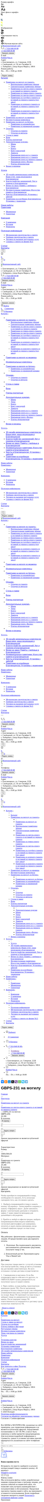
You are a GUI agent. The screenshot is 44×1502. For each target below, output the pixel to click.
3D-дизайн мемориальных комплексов (17, 1351)
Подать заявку (7, 76)
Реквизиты (10, 227)
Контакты (5, 248)
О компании (11, 222)
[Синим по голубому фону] (1, 20)
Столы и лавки (12, 135)
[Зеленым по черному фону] (1, 26)
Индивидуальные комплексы (18, 120)
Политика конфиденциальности (14, 1414)
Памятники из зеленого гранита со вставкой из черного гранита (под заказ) (25, 106)
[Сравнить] (3, 1133)
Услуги (4, 170)
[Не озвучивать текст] (2, 41)
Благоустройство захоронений (13, 1344)
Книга (13, 148)
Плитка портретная (14, 140)
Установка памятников (10, 1346)
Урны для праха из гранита (12, 1333)
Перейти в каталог (8, 1473)
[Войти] (2, 254)
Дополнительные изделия (17, 142)
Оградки (10, 129)
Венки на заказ (7, 1342)
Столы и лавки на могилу (11, 1322)
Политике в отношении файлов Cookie (17, 1496)
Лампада (14, 153)
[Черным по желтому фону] (1, 23)
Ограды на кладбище (10, 1324)
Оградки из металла (19, 133)
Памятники (6, 207)
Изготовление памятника (11, 1349)
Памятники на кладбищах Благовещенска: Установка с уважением (23, 200)
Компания (5, 218)
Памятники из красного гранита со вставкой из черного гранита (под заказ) (25, 113)
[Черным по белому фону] (1, 15)
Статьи (4, 246)
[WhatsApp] (19, 1081)
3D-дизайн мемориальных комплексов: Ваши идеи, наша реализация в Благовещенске (22, 176)
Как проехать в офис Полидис (13, 1366)
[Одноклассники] (5, 1081)
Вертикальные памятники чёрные (25, 84)
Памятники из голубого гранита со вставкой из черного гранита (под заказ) (25, 100)
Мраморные (11, 212)
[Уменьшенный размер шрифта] (2, 4)
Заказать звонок (8, 53)
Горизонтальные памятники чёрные (26, 87)
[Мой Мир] (9, 1081)
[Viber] (16, 1081)
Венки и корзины (13, 166)
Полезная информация (11, 231)
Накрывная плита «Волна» (22, 162)
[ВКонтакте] (2, 1081)
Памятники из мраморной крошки (25, 126)
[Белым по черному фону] (1, 18)
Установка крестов (8, 1340)
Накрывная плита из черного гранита (26, 159)
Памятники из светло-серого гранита (26, 95)
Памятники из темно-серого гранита (26, 93)
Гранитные (10, 214)
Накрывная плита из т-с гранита (24, 155)
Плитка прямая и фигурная (12, 1326)
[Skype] (23, 1081)
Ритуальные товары (9, 1329)
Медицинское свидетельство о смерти (22, 235)
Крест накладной (18, 151)
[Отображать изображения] (2, 30)
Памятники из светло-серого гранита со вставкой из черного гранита (26, 90)
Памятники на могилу (10, 1320)
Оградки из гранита (19, 131)
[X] (12, 1081)
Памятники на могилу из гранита (20, 82)
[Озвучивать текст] (2, 38)
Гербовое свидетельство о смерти (20, 237)
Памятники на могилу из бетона (19, 122)
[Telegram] (26, 1081)
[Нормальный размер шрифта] (2, 7)
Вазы (8, 137)
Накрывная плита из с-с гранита (24, 157)
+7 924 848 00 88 (11, 48)
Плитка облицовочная (20, 164)
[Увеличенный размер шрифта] (3, 10)
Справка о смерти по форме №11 (19, 242)
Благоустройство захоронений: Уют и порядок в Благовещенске (21, 182)
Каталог (4, 78)
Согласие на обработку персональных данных (20, 1416)
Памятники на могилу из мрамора (20, 117)
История (9, 224)
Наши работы (7, 205)
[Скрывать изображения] (2, 33)
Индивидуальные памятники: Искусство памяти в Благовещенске (23, 191)
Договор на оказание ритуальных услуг (22, 239)
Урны (13, 146)
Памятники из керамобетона (23, 124)
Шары (13, 144)
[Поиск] (3, 251)
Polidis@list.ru (6, 58)
